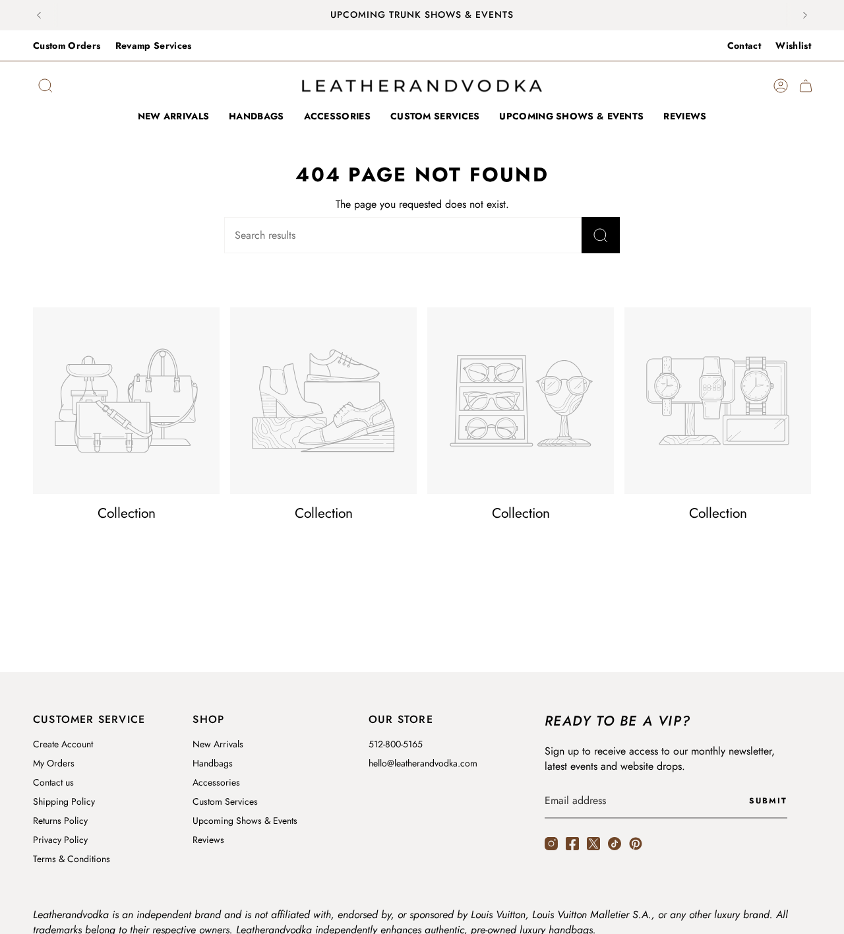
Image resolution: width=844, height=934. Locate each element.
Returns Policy (60, 820)
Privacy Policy (60, 839)
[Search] (601, 235)
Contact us (53, 782)
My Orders (54, 763)
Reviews (208, 839)
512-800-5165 (396, 744)
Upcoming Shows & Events (245, 820)
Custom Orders (67, 45)
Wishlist (793, 45)
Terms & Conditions (71, 858)
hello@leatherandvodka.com (423, 763)
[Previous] (39, 15)
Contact (744, 45)
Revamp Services (153, 45)
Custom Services (225, 801)
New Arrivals (218, 744)
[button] (337, 117)
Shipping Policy (64, 801)
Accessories (216, 782)
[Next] (805, 15)
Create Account (63, 744)
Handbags (213, 763)
